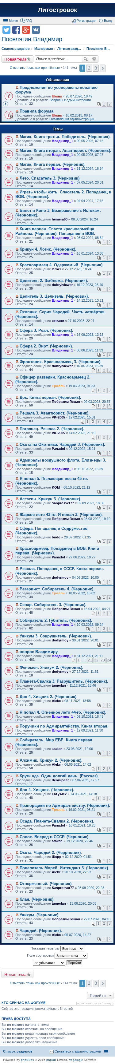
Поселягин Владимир (32, 39)
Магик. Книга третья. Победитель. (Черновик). (65, 136)
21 (90, 660)
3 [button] (96, 68)
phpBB (51, 1059)
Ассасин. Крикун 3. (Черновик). (50, 499)
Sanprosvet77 (63, 503)
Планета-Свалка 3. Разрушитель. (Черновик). (64, 681)
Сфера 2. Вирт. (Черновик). (46, 346)
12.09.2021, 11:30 (90, 730)
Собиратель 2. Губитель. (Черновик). (56, 620)
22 (96, 660)
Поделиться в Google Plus (26, 30)
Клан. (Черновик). (37, 899)
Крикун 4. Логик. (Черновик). (48, 249)
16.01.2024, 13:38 (90, 253)
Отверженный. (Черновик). (46, 883)
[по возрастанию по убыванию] (49, 963)
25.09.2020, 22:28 (91, 888)
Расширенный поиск (94, 59)
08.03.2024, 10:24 (84, 219)
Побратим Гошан (66, 401)
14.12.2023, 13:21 (90, 300)
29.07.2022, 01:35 (77, 537)
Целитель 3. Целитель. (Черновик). (54, 296)
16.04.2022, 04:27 (97, 609)
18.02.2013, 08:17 (79, 115)
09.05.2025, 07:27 (90, 155)
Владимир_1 (62, 141)
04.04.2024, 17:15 (90, 201)
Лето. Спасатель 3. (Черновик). (50, 178)
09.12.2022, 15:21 (82, 448)
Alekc (56, 701)
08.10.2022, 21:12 (76, 487)
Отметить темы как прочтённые (35, 67)
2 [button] (89, 68)
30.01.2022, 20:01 (85, 640)
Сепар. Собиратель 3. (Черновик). (53, 604)
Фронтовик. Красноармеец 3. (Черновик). (61, 361)
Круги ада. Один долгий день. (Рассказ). (59, 776)
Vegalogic (76, 1059)
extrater (58, 321)
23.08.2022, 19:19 (97, 519)
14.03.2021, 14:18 (83, 794)
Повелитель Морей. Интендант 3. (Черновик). (64, 868)
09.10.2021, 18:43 (90, 716)
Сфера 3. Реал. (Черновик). (46, 330)
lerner (56, 269)
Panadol (58, 448)
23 (103, 660)
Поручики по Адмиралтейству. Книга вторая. (64, 726)
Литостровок (57, 9)
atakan (57, 749)
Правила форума (36, 111)
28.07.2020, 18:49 (79, 96)
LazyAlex (59, 794)
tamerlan (59, 685)
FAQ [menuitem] (28, 20)
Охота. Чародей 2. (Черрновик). (51, 852)
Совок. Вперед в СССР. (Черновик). (55, 837)
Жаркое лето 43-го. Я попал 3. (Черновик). (61, 514)
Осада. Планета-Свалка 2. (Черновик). (57, 821)
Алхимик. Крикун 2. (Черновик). (51, 760)
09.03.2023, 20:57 (97, 401)
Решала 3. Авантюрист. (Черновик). (55, 413)
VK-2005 (58, 417)
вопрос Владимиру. (39, 651)
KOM (56, 487)
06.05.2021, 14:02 (77, 764)
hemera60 (59, 219)
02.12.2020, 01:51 (78, 857)
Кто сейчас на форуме (23, 1003)
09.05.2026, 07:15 (90, 141)
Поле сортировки (41, 955)
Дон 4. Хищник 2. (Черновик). (49, 696)
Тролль (58, 386)
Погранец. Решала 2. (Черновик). (52, 428)
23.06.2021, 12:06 (79, 749)
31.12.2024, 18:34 (90, 168)
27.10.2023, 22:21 (81, 321)
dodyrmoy (60, 577)
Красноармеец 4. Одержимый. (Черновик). (62, 265)
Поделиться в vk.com (36, 30)
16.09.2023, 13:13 (90, 334)
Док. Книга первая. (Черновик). (50, 397)
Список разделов (18, 1051)
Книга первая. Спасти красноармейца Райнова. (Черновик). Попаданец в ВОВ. (55, 231)
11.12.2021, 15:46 (83, 685)
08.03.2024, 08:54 (90, 238)
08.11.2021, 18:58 (77, 701)
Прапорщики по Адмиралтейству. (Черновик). (65, 805)
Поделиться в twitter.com (6, 30)
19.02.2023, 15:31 (82, 417)
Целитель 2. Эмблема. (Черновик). (54, 280)
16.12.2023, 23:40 (89, 285)
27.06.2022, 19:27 (82, 557)
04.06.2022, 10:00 (85, 577)
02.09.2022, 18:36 (91, 503)
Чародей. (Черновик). (41, 930)
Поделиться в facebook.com (16, 30)
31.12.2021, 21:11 (90, 656)
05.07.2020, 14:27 (77, 935)
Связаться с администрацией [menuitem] (78, 1051)
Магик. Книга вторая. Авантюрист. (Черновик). (65, 150)
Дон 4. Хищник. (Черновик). (47, 789)
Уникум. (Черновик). (39, 915)
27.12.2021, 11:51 (85, 671)
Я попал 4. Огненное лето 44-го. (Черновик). (63, 712)
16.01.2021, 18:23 (82, 825)
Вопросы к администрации (70, 100)
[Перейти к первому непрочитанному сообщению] (17, 87)
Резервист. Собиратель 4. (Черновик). (57, 589)
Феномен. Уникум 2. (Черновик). (51, 667)
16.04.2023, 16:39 (89, 366)
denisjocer (60, 780)
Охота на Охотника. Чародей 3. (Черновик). (62, 444)
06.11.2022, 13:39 (90, 469)
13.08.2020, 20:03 (83, 903)
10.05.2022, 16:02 (81, 593)
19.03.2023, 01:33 (81, 386)
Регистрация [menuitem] (86, 20)
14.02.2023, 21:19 (82, 433)
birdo (56, 537)
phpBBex (27, 1059)
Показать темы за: (45, 948)
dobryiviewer (62, 285)
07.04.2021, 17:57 (85, 780)
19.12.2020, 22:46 (79, 841)
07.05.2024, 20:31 (90, 182)
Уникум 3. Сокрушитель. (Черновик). (56, 636)
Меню (13, 20)
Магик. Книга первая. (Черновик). (53, 164)
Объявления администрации (71, 119)
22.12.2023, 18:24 (78, 269)
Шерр (56, 857)
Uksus (57, 96)
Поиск (85, 59)
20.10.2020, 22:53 (77, 872)
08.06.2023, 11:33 (90, 350)
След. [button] (102, 68)
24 (109, 660)
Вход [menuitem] (108, 20)
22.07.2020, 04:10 (97, 919)
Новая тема (15, 59)
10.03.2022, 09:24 (90, 624)
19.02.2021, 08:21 (81, 809)
